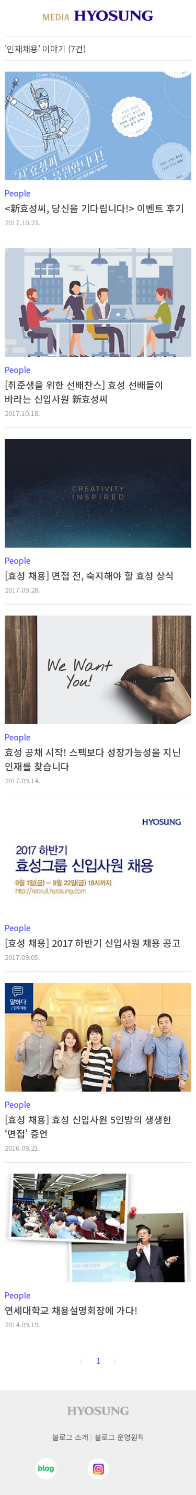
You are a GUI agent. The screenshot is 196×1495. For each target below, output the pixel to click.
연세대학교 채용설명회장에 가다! (71, 1310)
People (17, 193)
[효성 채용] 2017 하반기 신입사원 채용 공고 (93, 942)
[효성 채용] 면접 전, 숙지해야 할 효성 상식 (89, 575)
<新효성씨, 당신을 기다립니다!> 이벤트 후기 (94, 208)
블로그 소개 (70, 1437)
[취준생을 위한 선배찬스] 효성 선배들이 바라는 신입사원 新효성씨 (84, 391)
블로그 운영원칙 (119, 1437)
